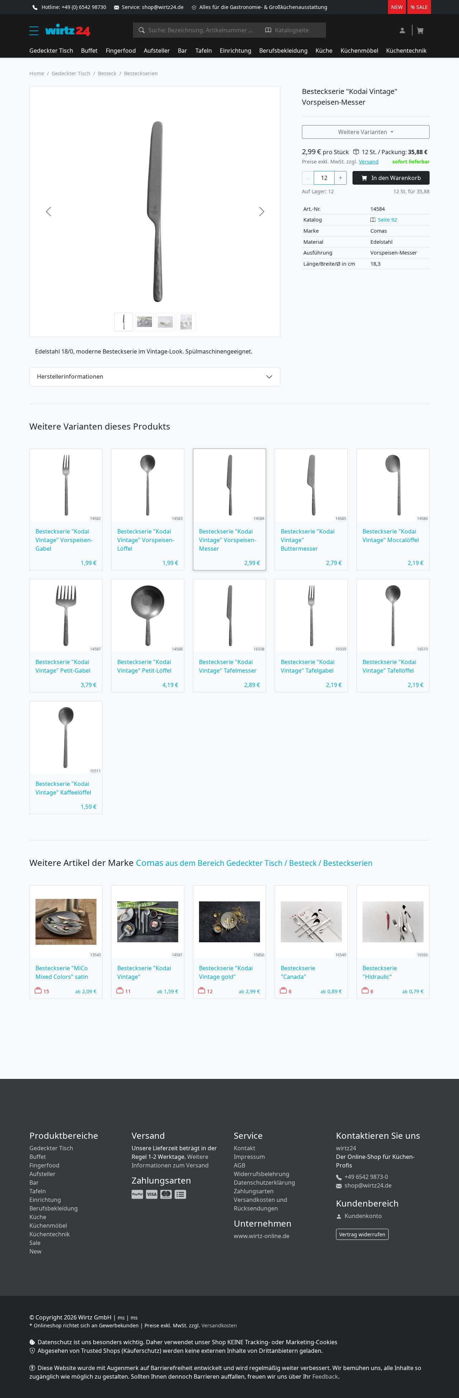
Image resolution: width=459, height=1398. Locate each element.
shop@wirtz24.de (367, 1185)
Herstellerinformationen (70, 376)
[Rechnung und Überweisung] (181, 1194)
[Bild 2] (144, 322)
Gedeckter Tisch (51, 51)
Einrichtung (235, 51)
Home (36, 73)
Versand (369, 161)
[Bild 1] (123, 322)
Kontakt (244, 1148)
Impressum (249, 1157)
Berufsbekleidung (283, 51)
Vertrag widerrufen (362, 1234)
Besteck (107, 73)
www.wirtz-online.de (261, 1236)
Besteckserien (141, 73)
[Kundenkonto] (403, 29)
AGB (239, 1165)
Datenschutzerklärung (264, 1182)
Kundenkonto (362, 1216)
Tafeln (203, 51)
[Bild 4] (186, 322)
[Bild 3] (165, 322)
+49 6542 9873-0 (365, 1177)
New (35, 1251)
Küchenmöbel (359, 51)
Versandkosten (219, 1325)
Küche (324, 51)
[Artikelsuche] (141, 30)
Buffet (89, 51)
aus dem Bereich (254, 863)
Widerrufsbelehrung (261, 1174)
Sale (35, 1243)
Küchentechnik (406, 51)
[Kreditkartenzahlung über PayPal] (152, 1194)
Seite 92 (387, 219)
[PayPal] (138, 1194)
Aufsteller (157, 51)
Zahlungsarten (254, 1191)
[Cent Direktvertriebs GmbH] (68, 29)
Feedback (325, 1376)
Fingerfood (121, 51)
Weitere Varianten (363, 132)
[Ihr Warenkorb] (420, 28)
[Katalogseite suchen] (268, 30)
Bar (182, 51)
